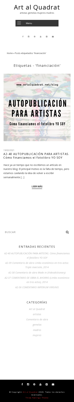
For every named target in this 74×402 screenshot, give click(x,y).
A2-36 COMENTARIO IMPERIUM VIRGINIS (37, 287)
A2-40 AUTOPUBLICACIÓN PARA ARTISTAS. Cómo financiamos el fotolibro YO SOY (36, 155)
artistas (37, 314)
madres (37, 330)
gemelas (37, 324)
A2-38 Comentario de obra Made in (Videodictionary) (37, 272)
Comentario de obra (37, 319)
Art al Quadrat (37, 7)
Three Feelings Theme (37, 398)
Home (10, 53)
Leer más (37, 186)
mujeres (37, 335)
